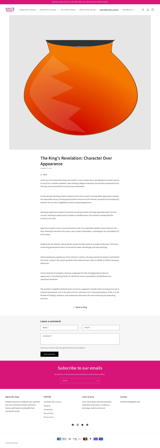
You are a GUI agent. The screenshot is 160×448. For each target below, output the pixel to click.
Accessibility (48, 409)
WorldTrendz (14, 443)
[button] (28, 9)
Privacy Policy (49, 417)
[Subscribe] (97, 380)
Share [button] (45, 175)
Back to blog (81, 307)
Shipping (47, 406)
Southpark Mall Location (52, 402)
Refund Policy (49, 413)
